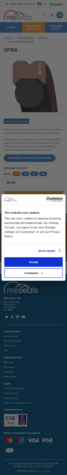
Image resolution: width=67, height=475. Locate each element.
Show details (46, 250)
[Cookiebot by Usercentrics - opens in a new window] (47, 199)
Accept (33, 262)
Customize (31, 273)
